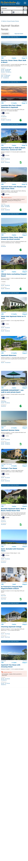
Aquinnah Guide (19, 33)
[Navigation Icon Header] (25, 3)
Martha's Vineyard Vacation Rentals (10, 21)
